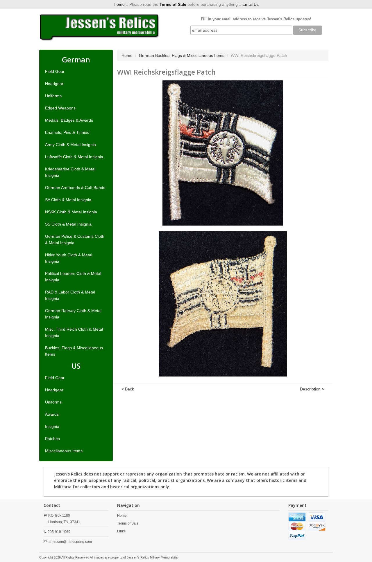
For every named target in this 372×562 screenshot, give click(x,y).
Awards (52, 414)
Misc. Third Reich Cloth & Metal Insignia (74, 332)
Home (119, 4)
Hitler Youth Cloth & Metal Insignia (68, 258)
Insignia (52, 426)
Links (121, 531)
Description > (312, 389)
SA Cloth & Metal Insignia (68, 199)
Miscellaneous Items (64, 450)
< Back (127, 389)
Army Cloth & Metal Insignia (70, 144)
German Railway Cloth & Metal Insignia (73, 313)
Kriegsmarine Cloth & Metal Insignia (70, 172)
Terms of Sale (128, 523)
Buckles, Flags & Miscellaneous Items (74, 350)
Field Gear (55, 71)
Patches (52, 438)
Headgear (54, 83)
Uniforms (53, 95)
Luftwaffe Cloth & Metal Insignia (74, 156)
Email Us (250, 4)
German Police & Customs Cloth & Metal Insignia (74, 239)
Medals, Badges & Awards (69, 120)
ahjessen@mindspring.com (70, 542)
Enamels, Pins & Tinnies (67, 132)
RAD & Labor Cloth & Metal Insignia (70, 295)
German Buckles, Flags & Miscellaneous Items (181, 55)
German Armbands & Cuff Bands (75, 187)
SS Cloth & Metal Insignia (68, 224)
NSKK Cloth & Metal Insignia (71, 212)
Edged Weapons (60, 108)
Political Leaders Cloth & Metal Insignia (73, 276)
